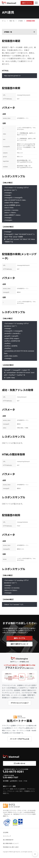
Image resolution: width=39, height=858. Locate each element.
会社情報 (5, 832)
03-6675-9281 (14, 771)
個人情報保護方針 (8, 840)
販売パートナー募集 (9, 786)
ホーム (4, 21)
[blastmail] (11, 756)
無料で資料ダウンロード (19, 644)
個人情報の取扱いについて (11, 843)
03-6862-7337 (11, 777)
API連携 (20, 21)
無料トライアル (27, 3)
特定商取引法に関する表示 (11, 847)
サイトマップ (7, 836)
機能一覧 (12, 21)
